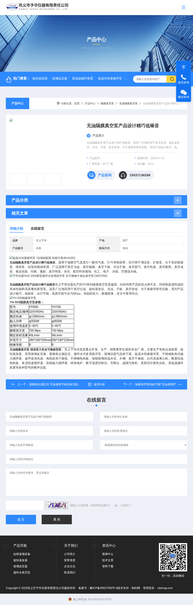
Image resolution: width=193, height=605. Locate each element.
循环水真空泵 (21, 572)
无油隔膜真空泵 (128, 103)
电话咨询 (183, 82)
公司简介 (69, 554)
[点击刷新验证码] (56, 505)
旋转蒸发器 (39, 78)
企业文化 (69, 566)
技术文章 (107, 560)
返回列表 (99, 384)
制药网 (136, 588)
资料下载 (107, 566)
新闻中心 (107, 554)
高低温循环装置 (82, 78)
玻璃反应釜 (59, 78)
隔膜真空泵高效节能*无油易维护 (155, 384)
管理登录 (148, 588)
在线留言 (37, 228)
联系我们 (69, 572)
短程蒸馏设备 (21, 554)
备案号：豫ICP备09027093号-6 (97, 588)
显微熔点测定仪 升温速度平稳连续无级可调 (56, 384)
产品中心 (17, 103)
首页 (77, 103)
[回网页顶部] (183, 66)
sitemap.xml (164, 588)
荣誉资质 (69, 560)
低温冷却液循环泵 (110, 78)
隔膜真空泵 (107, 103)
